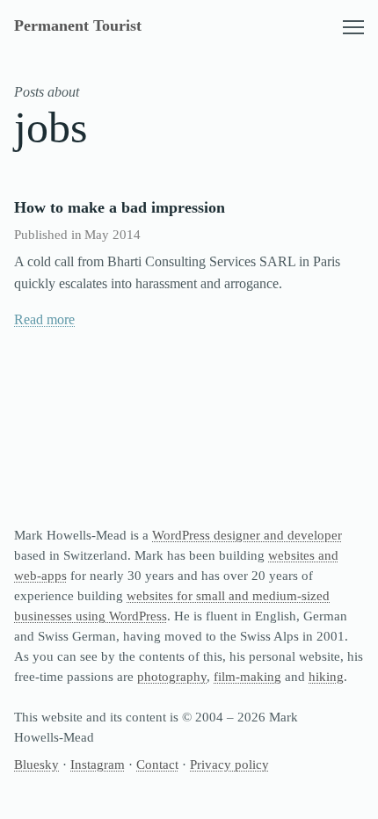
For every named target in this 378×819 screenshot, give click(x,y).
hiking (326, 676)
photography (172, 676)
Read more (44, 319)
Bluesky (36, 764)
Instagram (97, 764)
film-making (247, 676)
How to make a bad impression (119, 207)
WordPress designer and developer (247, 534)
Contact (157, 764)
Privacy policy (229, 764)
